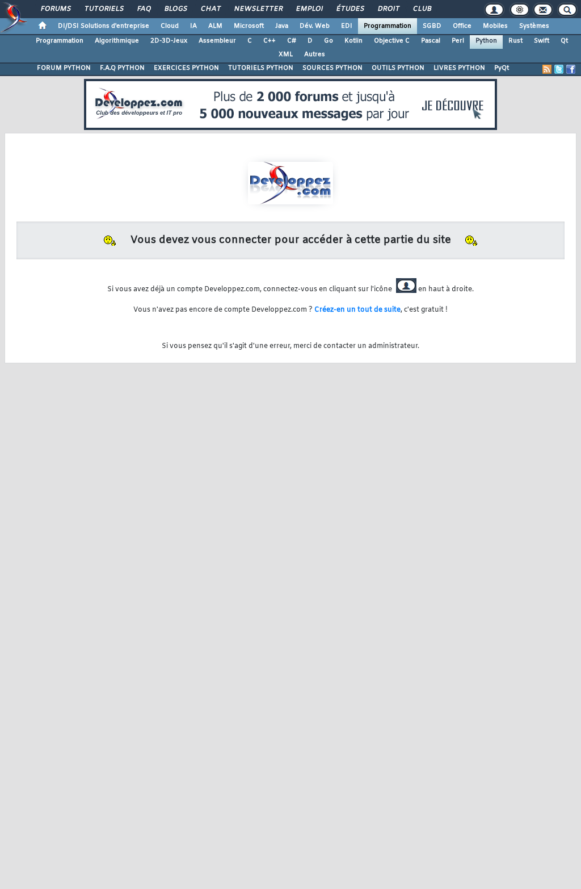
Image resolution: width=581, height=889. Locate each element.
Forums (55, 9)
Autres (314, 54)
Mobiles (495, 26)
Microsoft (249, 26)
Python (486, 41)
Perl (458, 41)
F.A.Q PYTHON (122, 68)
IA (193, 26)
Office (462, 26)
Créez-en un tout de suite (357, 309)
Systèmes (534, 26)
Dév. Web (315, 26)
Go (328, 41)
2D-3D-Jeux (168, 41)
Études (350, 9)
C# (291, 41)
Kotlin (353, 41)
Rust (515, 41)
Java (281, 26)
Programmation (387, 26)
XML (286, 54)
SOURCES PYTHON (332, 68)
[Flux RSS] (546, 69)
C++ (269, 41)
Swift (541, 41)
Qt (564, 41)
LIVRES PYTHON (459, 68)
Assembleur (217, 41)
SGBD (432, 26)
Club (421, 9)
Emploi (308, 9)
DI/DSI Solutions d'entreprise (103, 26)
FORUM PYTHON (64, 68)
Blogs (175, 9)
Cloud (170, 26)
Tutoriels (103, 9)
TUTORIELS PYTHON (260, 68)
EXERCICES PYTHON (186, 68)
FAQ (143, 9)
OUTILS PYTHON (398, 68)
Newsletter (258, 9)
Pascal (430, 41)
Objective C (392, 41)
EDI (346, 26)
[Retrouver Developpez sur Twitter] (558, 69)
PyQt (501, 68)
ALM (215, 26)
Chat (210, 9)
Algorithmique (117, 41)
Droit (388, 9)
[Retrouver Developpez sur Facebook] (570, 69)
